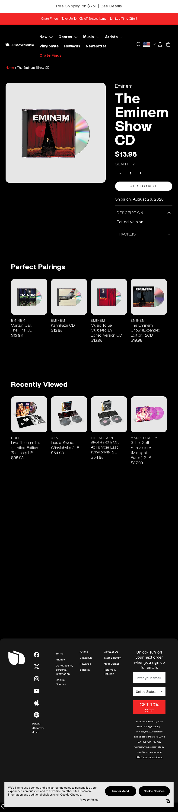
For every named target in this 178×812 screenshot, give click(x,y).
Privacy (60, 659)
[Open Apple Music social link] (37, 703)
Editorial (85, 669)
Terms (59, 653)
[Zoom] (56, 133)
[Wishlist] (4, 807)
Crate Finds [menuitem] (50, 55)
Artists (84, 651)
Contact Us (111, 651)
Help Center (111, 663)
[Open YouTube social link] (37, 691)
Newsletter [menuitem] (96, 46)
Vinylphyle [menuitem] (49, 46)
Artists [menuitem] (111, 37)
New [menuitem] (43, 37)
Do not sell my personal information (64, 669)
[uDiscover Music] (20, 44)
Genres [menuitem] (65, 37)
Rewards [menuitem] (72, 46)
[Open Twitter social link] (37, 667)
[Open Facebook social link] (37, 655)
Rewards (85, 663)
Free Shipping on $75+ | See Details (89, 6)
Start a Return (112, 657)
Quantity (125, 164)
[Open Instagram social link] (37, 679)
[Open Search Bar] (138, 44)
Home (10, 67)
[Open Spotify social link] (37, 715)
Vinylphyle (86, 657)
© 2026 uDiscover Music (38, 728)
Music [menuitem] (88, 37)
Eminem (124, 86)
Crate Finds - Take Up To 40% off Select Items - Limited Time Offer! (89, 18)
